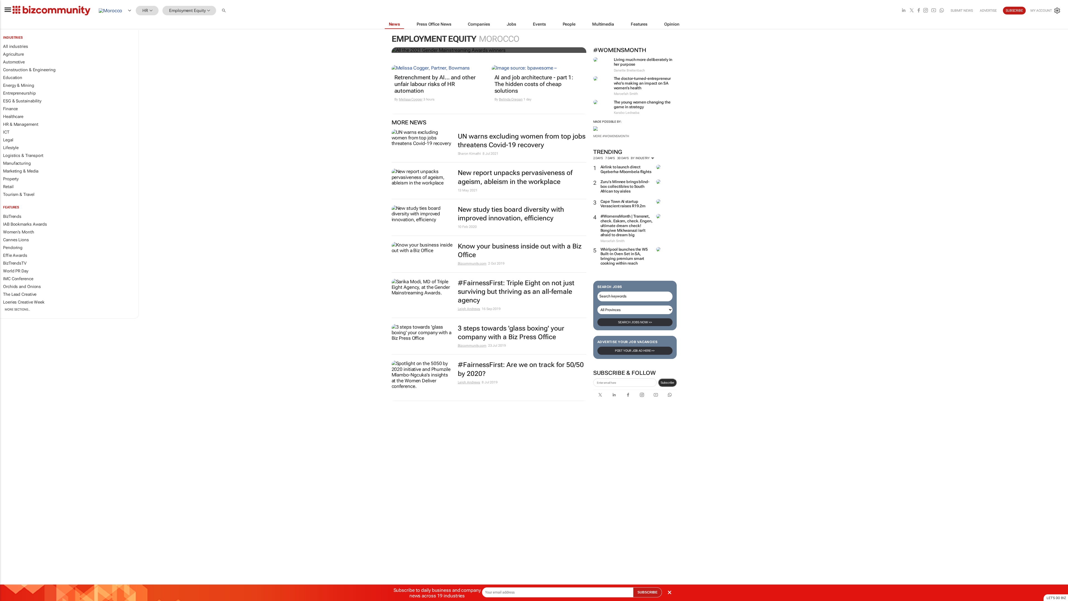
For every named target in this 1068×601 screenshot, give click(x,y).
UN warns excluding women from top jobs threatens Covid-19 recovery (521, 140)
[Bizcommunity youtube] (933, 10)
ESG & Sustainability (22, 101)
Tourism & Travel (18, 194)
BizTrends (12, 216)
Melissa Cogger (410, 99)
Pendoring (13, 247)
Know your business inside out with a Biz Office (520, 250)
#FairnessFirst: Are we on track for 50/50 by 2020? (521, 369)
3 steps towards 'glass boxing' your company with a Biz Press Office (511, 332)
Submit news (962, 11)
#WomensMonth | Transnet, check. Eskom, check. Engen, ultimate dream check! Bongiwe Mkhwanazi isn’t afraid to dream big (626, 225)
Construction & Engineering (29, 69)
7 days (610, 158)
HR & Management (20, 124)
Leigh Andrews (469, 309)
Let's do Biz (1056, 598)
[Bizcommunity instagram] (925, 10)
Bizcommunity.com (472, 263)
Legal (8, 139)
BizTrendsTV (14, 263)
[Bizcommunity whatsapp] (941, 10)
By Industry (641, 158)
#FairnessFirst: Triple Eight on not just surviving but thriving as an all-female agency (516, 291)
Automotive (14, 62)
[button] (224, 10)
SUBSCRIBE (647, 592)
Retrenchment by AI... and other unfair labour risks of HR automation (435, 84)
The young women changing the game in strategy (642, 104)
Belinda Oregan (511, 99)
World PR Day (15, 271)
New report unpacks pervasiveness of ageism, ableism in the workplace (515, 177)
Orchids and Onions (22, 286)
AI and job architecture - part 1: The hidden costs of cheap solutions (534, 84)
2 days (598, 158)
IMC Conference (18, 278)
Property (11, 178)
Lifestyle (11, 147)
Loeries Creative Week (23, 302)
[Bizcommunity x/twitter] (911, 10)
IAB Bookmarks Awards (25, 224)
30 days (623, 158)
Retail (8, 186)
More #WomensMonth (611, 136)
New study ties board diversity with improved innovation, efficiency (511, 214)
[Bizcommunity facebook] (918, 10)
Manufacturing (17, 163)
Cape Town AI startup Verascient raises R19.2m (623, 203)
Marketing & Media (20, 171)
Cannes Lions (16, 239)
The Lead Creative (19, 294)
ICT (6, 132)
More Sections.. (17, 309)
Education (12, 77)
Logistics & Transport (23, 155)
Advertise (988, 11)
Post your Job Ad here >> (635, 351)
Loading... (10, 432)
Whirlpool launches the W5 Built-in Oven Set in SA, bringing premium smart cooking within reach (624, 256)
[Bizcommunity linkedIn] (903, 10)
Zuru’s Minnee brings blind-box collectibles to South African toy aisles (624, 186)
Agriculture (13, 54)
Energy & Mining (18, 85)
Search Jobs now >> (635, 322)
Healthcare (13, 116)
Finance (10, 108)
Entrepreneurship (19, 93)
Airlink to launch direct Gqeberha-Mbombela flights (626, 169)
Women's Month (18, 232)
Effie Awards (15, 255)
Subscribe (667, 382)
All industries (15, 46)
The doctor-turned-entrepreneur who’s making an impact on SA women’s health (642, 83)
